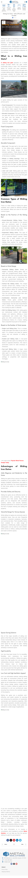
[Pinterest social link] (14, 840)
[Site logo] (14, 1)
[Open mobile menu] (1, 2)
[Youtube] (16, 864)
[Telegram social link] (20, 840)
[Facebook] (11, 864)
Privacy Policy (5, 869)
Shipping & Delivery (6, 871)
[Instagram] (14, 864)
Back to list (14, 844)
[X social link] (11, 840)
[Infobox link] (4, 7)
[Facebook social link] (7, 840)
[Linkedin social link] (17, 840)
